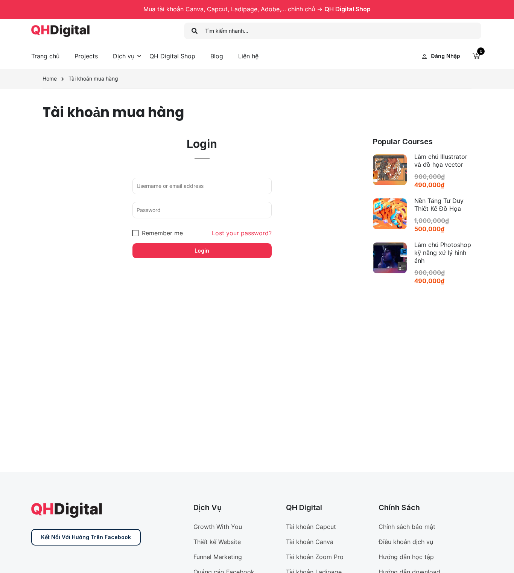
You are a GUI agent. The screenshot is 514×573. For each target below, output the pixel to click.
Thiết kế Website (217, 542)
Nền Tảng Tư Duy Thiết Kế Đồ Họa (439, 204)
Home (50, 78)
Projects (86, 56)
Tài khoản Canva (309, 542)
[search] (194, 31)
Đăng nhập (445, 56)
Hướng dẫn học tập (406, 557)
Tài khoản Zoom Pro (315, 557)
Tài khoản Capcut (311, 526)
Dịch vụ (123, 56)
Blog (216, 56)
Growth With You (217, 526)
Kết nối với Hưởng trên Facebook (86, 537)
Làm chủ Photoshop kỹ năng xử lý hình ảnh (442, 252)
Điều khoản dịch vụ (406, 542)
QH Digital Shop (347, 9)
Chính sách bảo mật (407, 526)
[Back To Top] (498, 559)
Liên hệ (248, 56)
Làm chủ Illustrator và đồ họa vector (440, 160)
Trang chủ (45, 56)
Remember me (161, 233)
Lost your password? (242, 233)
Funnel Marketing (217, 557)
